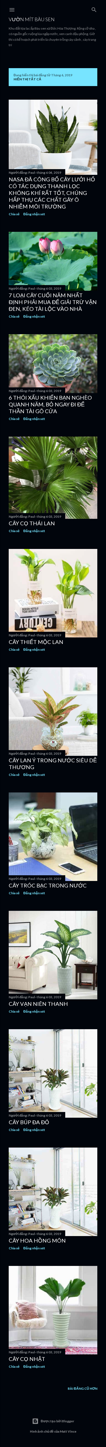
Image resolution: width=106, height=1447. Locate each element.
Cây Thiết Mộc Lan (36, 642)
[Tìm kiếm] (94, 8)
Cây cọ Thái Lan (32, 523)
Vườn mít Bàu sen (32, 19)
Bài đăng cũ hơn (82, 1388)
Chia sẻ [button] (14, 214)
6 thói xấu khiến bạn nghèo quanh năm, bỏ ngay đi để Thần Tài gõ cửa (50, 404)
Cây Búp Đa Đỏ (29, 1122)
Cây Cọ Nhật (27, 1359)
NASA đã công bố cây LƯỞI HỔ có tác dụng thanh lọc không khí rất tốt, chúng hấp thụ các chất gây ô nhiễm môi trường (52, 193)
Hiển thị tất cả (27, 79)
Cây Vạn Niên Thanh (38, 1003)
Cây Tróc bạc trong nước (48, 885)
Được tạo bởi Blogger (57, 1421)
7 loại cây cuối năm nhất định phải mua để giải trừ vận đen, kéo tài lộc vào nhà (53, 302)
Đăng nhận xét (34, 214)
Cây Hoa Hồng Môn (37, 1240)
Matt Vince (68, 1431)
